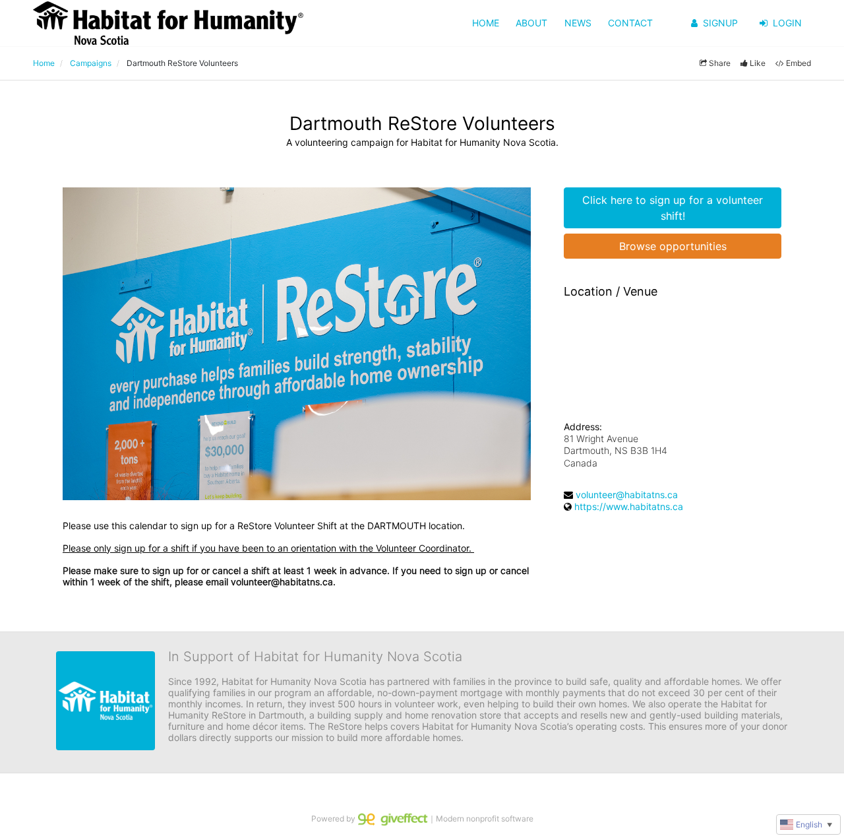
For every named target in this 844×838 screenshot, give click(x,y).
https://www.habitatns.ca (628, 506)
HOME (485, 22)
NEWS (577, 22)
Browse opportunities (673, 246)
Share (720, 63)
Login (787, 22)
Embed (798, 63)
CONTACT (630, 22)
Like (758, 63)
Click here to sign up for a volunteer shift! (672, 207)
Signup (720, 22)
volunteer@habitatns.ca (627, 494)
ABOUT (531, 22)
